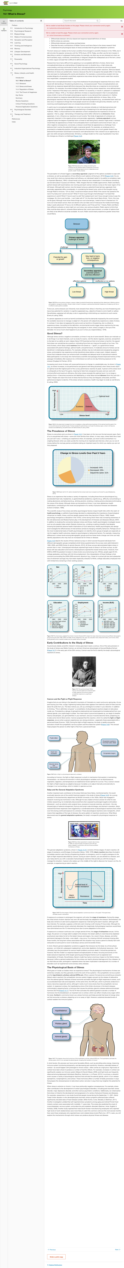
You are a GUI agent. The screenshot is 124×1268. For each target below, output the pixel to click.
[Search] (97, 21)
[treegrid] (26, 73)
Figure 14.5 (78, 434)
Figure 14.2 (78, 136)
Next (116, 1249)
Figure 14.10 (82, 850)
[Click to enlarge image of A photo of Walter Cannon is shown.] (84, 671)
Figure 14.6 (51, 541)
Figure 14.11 (63, 990)
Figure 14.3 (109, 176)
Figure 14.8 (105, 724)
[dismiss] (122, 27)
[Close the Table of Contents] (41, 21)
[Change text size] (121, 20)
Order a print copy (56, 1257)
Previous (53, 1249)
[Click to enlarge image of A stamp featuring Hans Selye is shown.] (84, 830)
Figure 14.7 (51, 650)
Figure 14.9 (104, 795)
